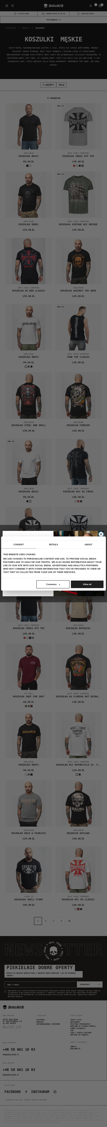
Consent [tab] (18, 544)
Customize (51, 584)
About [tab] (88, 544)
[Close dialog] (101, 534)
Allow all (87, 584)
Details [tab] (53, 544)
